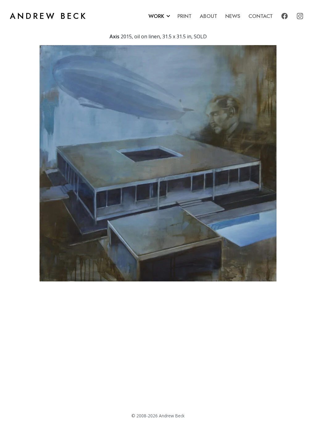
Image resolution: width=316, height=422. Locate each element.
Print (184, 16)
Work (156, 16)
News (232, 16)
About (208, 16)
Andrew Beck (48, 16)
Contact (260, 16)
